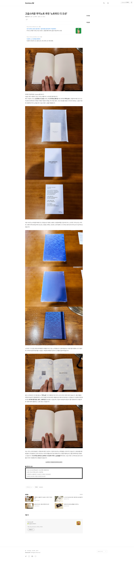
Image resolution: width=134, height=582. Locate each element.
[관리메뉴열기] (132, 2)
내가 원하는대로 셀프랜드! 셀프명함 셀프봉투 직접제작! (41, 29)
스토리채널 (29, 550)
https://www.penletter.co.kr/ (33, 36)
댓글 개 (27, 515)
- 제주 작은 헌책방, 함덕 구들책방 (35, 472)
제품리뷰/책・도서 (28, 16)
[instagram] (29, 556)
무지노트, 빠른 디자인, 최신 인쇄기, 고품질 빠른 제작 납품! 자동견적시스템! (44, 30)
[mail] (35, 556)
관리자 (37, 550)
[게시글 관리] (31, 487)
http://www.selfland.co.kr (32, 26)
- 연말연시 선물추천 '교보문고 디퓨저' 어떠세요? (39, 474)
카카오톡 (33, 550)
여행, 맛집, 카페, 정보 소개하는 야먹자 (35, 526)
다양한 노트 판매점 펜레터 (33, 39)
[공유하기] (30, 487)
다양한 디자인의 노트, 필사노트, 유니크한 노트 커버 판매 (40, 41)
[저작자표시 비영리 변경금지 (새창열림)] (41, 487)
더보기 (81, 494)
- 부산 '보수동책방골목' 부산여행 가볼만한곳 (38, 470)
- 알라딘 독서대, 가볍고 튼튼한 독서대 (36, 476)
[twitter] (26, 556)
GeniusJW (29, 3)
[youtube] (32, 556)
